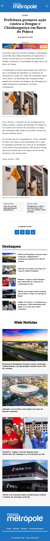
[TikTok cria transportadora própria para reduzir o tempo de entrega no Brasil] (9, 293)
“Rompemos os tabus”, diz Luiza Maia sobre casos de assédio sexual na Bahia (36, 209)
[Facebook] (17, 232)
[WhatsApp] (33, 232)
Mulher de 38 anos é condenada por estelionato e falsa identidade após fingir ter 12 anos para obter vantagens (32, 305)
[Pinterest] (27, 232)
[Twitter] (22, 232)
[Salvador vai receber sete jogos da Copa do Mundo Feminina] (9, 269)
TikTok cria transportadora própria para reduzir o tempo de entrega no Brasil (32, 293)
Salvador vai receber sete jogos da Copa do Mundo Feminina (31, 269)
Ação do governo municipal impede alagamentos (10, 208)
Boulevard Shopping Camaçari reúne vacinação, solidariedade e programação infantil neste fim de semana (32, 257)
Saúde (25, 15)
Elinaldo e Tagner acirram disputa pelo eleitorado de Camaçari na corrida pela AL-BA (31, 281)
